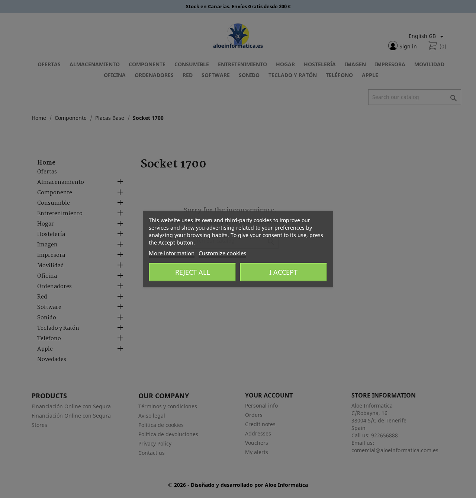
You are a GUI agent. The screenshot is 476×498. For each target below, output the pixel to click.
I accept (283, 272)
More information (171, 253)
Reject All (192, 272)
